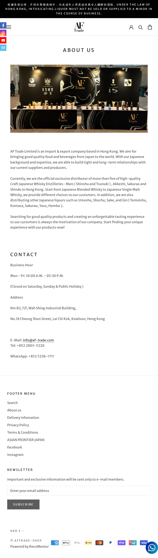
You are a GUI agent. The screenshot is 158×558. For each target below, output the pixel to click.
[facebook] (3, 25)
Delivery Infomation (23, 418)
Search (12, 403)
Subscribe (23, 504)
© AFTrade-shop (26, 540)
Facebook (14, 447)
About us (14, 410)
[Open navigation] (8, 27)
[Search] (140, 27)
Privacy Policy (18, 425)
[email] (3, 47)
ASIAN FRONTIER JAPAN (25, 440)
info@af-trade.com (38, 340)
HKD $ (15, 531)
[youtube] (3, 40)
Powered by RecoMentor (29, 546)
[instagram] (3, 33)
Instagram (15, 455)
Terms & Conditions (22, 432)
